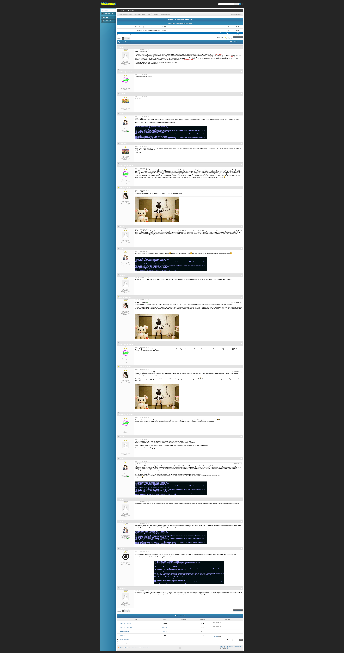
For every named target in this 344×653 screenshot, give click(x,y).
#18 (241, 521)
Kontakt (121, 647)
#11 (241, 297)
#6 (241, 165)
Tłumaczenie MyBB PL (225, 647)
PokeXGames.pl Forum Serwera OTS (132, 647)
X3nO (227, 648)
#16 (241, 459)
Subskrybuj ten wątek (123, 641)
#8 (241, 226)
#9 (241, 248)
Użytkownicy (108, 13)
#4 (241, 114)
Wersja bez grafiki (145, 647)
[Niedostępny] (118, 187)
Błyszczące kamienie (125, 623)
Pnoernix (220, 632)
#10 (241, 275)
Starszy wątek (121, 608)
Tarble (121, 114)
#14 (241, 414)
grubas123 (123, 47)
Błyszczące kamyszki (126, 627)
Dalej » (128, 38)
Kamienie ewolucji (125, 631)
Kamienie (122, 635)
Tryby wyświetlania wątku (236, 41)
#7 (241, 187)
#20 (241, 588)
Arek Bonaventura (125, 187)
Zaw (242, 4)
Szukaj (105, 17)
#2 (241, 71)
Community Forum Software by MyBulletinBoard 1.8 (231, 646)
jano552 (122, 94)
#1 (241, 47)
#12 (241, 344)
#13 (241, 366)
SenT (220, 627)
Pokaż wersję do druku (124, 639)
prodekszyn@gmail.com (125, 72)
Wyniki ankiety (239, 34)
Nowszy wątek (128, 608)
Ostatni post (215, 623)
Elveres (220, 623)
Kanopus (122, 548)
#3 (241, 94)
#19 (241, 548)
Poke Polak (123, 143)
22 (183, 623)
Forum (105, 10)
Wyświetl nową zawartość (236, 14)
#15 (241, 437)
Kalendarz (107, 21)
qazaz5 (165, 631)
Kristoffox (164, 627)
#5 (241, 143)
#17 (241, 499)
